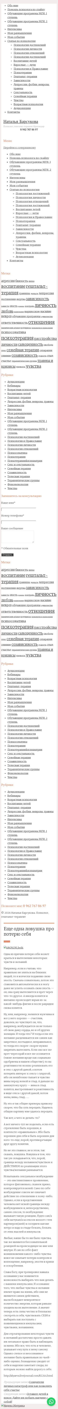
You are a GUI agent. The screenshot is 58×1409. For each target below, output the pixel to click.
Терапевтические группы (23, 480)
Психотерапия (16, 456)
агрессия (8, 281)
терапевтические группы (24, 361)
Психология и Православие (24, 440)
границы (24, 293)
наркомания (19, 312)
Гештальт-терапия (19, 397)
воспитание (13, 286)
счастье (6, 360)
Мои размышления (19, 413)
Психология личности (21, 444)
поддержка (25, 328)
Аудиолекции (16, 381)
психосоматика (13, 332)
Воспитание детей (19, 393)
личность (45, 305)
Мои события (16, 417)
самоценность (30, 344)
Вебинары (13, 385)
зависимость (37, 299)
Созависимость (17, 472)
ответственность (14, 323)
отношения (41, 322)
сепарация (46, 350)
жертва (20, 299)
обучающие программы (26, 316)
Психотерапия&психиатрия (24, 460)
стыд (50, 355)
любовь (7, 311)
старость (42, 356)
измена (21, 306)
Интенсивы (14, 409)
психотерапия (17, 338)
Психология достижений (23, 436)
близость (21, 281)
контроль (29, 306)
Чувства (12, 488)
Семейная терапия (19, 468)
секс (3, 350)
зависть (5, 306)
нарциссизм (32, 311)
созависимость (25, 355)
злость (14, 306)
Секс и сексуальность (20, 464)
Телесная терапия (18, 476)
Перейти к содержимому (19, 147)
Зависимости (15, 405)
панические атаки (10, 328)
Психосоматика (17, 452)
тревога (20, 366)
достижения (8, 299)
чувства (33, 366)
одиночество (47, 316)
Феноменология (17, 484)
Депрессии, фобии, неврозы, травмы (30, 401)
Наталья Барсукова (20, 122)
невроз (6, 316)
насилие (45, 311)
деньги (34, 293)
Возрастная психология (22, 389)
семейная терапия (23, 350)
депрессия (46, 293)
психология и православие (42, 328)
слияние (6, 355)
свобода (48, 344)
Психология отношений (22, 448)
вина (31, 281)
